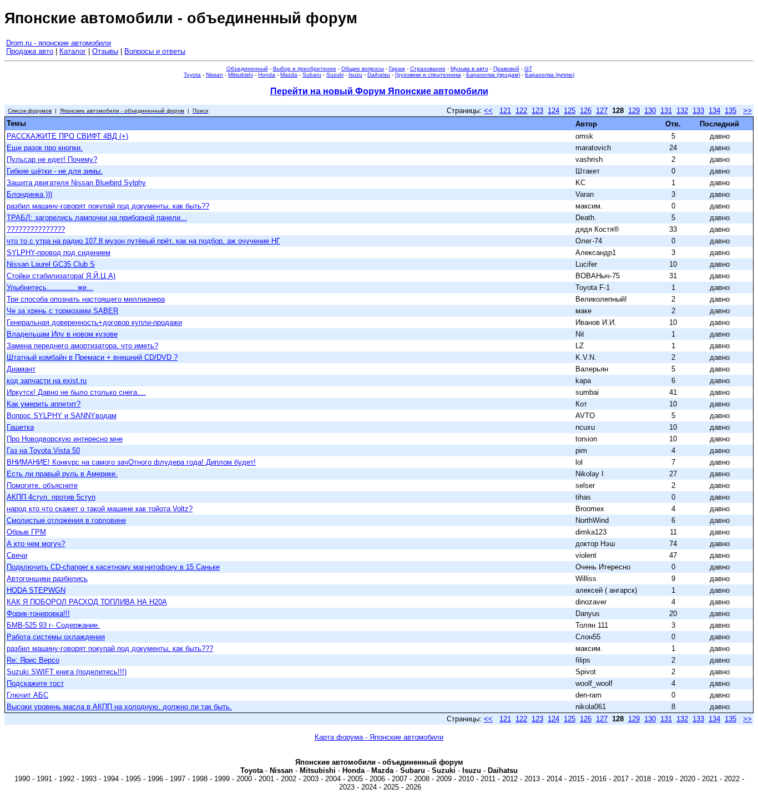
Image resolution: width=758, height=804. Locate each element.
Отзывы (105, 51)
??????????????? (36, 229)
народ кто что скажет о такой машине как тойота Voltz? (100, 509)
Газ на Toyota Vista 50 (43, 450)
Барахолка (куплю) (549, 75)
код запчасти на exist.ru (47, 380)
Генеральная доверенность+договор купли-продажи (94, 322)
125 (569, 110)
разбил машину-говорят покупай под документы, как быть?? (108, 206)
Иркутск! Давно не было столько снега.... (76, 392)
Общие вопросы (362, 68)
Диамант (21, 369)
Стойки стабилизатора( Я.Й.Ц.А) (61, 276)
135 (730, 110)
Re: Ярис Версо (33, 660)
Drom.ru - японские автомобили (58, 43)
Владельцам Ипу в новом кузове (62, 334)
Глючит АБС (27, 695)
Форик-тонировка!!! (38, 613)
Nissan (214, 75)
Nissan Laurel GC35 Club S (51, 264)
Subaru (311, 75)
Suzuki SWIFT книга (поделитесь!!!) (67, 672)
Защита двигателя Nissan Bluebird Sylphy (76, 183)
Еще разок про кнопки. (45, 148)
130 (650, 110)
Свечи (17, 555)
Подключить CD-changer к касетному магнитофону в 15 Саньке (113, 567)
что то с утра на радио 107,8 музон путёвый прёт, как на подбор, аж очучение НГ (143, 241)
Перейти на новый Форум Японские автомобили (379, 91)
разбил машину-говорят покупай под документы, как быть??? (110, 648)
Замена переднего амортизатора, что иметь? (82, 346)
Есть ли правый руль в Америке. (62, 474)
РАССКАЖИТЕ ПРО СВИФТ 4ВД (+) (67, 136)
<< (488, 110)
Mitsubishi (240, 75)
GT (528, 68)
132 (682, 110)
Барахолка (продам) (493, 75)
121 (505, 110)
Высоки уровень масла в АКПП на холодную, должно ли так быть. (119, 707)
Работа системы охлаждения (56, 637)
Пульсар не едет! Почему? (52, 159)
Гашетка (20, 427)
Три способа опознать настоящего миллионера (86, 299)
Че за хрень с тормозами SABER (62, 311)
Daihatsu (378, 75)
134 (714, 110)
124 (553, 110)
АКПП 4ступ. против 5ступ (51, 497)
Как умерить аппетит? (43, 404)
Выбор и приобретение (304, 68)
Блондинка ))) (29, 194)
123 (537, 110)
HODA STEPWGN (36, 590)
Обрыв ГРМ (26, 532)
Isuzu (355, 75)
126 (586, 110)
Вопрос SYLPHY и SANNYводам (62, 415)
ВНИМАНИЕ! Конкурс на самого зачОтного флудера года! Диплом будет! (131, 462)
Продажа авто (29, 51)
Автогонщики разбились (47, 578)
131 (666, 110)
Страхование (428, 68)
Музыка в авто (469, 68)
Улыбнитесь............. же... (50, 287)
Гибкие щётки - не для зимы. (55, 171)
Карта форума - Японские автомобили (379, 737)
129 (634, 110)
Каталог (72, 51)
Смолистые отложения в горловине (66, 520)
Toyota (192, 75)
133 (698, 110)
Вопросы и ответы (154, 51)
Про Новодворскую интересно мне (65, 439)
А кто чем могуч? (36, 544)
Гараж (397, 68)
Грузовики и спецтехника (428, 75)
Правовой (506, 68)
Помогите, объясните (42, 485)
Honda (266, 75)
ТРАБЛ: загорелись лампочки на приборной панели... (97, 217)
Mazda (288, 75)
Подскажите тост (35, 683)
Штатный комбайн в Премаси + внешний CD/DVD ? (92, 357)
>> (747, 110)
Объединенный (247, 68)
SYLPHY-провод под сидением (58, 252)
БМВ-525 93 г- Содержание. (53, 625)
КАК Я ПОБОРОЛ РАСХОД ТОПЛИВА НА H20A (87, 602)
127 (602, 110)
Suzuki (334, 75)
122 (521, 110)
